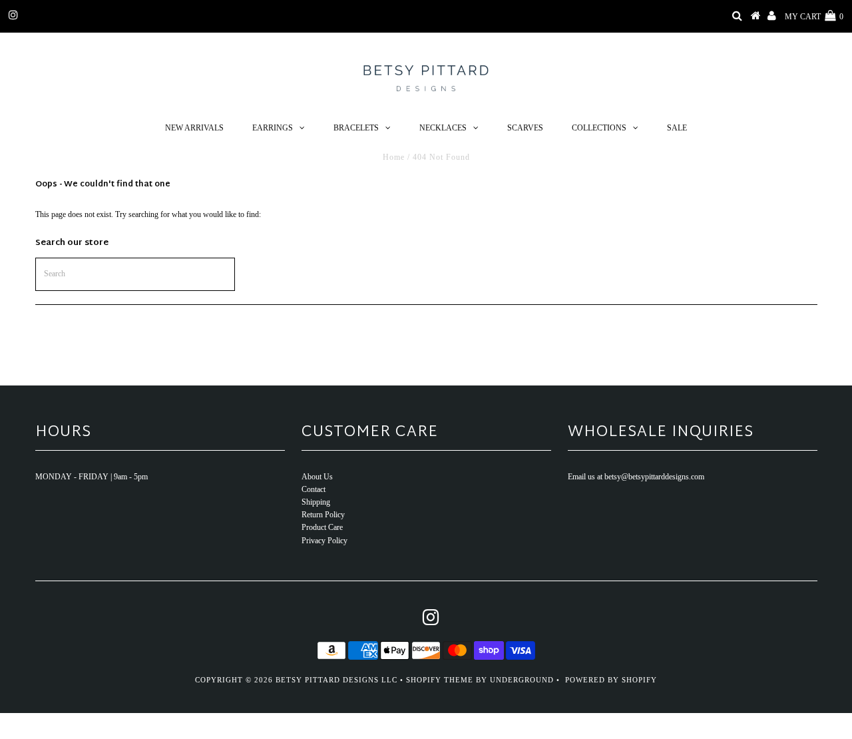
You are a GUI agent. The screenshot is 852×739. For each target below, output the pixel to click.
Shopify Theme (439, 680)
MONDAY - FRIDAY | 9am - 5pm (91, 476)
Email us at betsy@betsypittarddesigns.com (636, 476)
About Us (317, 476)
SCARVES (525, 127)
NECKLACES (443, 127)
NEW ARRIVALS (194, 127)
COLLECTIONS (599, 127)
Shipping (316, 502)
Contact (313, 489)
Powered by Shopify (611, 680)
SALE (677, 127)
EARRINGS (272, 127)
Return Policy (323, 514)
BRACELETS (356, 127)
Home (394, 157)
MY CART (814, 16)
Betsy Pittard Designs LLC (336, 680)
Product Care (322, 527)
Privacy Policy (324, 540)
